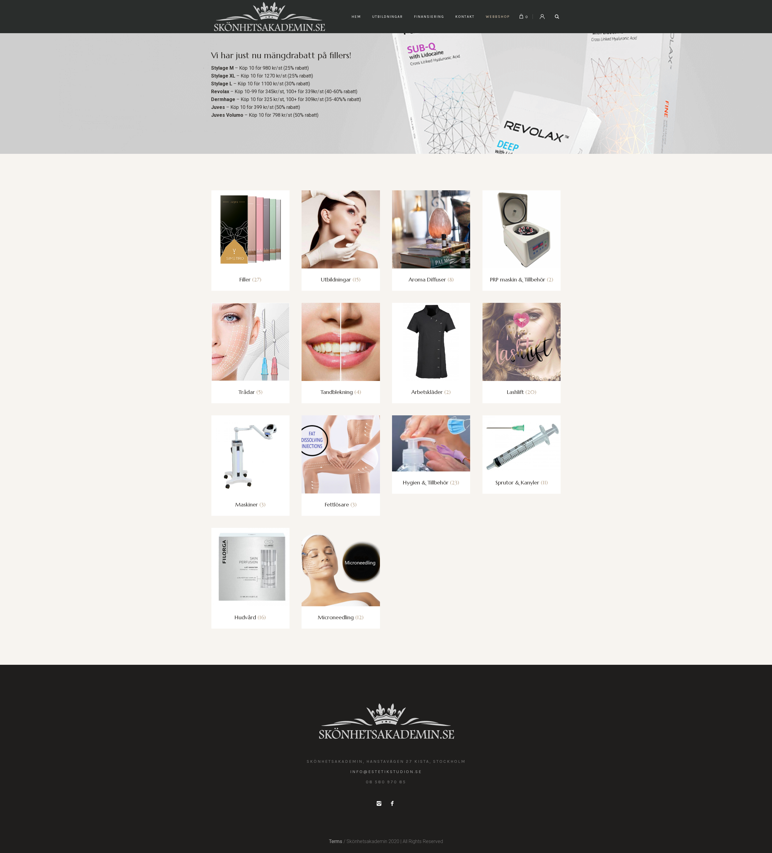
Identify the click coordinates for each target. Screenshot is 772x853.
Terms (335, 841)
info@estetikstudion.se (386, 771)
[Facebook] (392, 804)
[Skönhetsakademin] (386, 721)
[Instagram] (379, 804)
